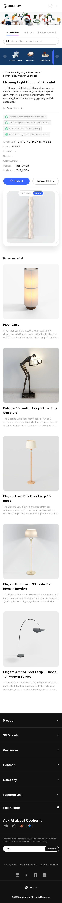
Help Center (11, 808)
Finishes (28, 32)
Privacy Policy (11, 864)
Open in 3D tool (45, 181)
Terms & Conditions (48, 864)
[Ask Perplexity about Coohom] (14, 826)
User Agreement (28, 864)
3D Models (12, 32)
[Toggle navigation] (56, 6)
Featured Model (47, 32)
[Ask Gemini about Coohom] (29, 826)
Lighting (21, 72)
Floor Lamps (34, 72)
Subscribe (52, 848)
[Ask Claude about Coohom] (22, 826)
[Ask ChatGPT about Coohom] (6, 826)
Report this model (15, 108)
